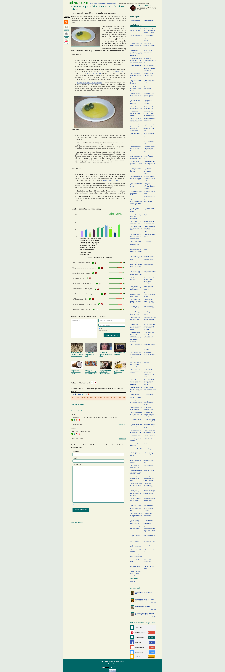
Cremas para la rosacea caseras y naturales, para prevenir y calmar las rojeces (149, 372)
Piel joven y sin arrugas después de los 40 (149, 60)
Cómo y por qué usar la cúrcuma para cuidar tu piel (136, 515)
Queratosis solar (135, 140)
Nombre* (76, 451)
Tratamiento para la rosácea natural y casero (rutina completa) (149, 280)
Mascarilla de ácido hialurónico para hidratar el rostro (135, 319)
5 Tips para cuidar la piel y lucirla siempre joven (149, 141)
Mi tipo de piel (147, 545)
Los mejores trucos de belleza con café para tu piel (136, 184)
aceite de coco (119, 71)
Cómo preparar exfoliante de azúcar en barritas (150, 312)
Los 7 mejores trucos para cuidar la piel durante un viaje (136, 312)
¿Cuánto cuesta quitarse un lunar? (148, 51)
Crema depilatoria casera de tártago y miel (135, 478)
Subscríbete (151, 632)
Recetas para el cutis (136, 435)
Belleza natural (93, 3)
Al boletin (133, 581)
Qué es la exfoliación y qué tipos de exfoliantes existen (149, 257)
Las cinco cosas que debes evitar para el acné (149, 460)
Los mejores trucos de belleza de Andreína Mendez (105, 371)
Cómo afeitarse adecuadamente (134, 466)
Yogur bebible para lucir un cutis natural (135, 545)
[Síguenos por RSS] (132, 656)
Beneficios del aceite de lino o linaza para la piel (149, 135)
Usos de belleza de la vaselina (119, 353)
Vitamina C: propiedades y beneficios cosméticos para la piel (149, 185)
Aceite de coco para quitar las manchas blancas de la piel (149, 95)
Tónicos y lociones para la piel (135, 444)
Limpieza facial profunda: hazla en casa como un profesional (148, 170)
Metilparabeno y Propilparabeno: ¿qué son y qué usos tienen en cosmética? (136, 52)
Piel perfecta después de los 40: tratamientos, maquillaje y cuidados (149, 194)
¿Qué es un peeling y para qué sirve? (149, 119)
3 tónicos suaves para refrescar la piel (136, 425)
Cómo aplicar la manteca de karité (148, 263)
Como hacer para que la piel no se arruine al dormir (136, 414)
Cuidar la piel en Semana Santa (148, 560)
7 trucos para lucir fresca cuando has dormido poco (148, 521)
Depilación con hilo (149, 215)
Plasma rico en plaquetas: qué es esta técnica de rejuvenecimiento (149, 355)
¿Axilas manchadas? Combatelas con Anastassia (135, 500)
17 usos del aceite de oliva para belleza (119, 371)
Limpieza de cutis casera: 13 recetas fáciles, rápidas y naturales (148, 38)
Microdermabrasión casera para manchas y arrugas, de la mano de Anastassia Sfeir (149, 68)
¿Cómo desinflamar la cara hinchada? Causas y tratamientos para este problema (136, 202)
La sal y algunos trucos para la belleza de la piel (135, 88)
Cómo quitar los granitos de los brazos (136, 307)
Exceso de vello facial (136, 449)
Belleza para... (101, 3)
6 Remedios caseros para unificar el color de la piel (135, 169)
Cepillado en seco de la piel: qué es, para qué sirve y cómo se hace (149, 149)
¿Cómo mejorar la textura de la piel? (148, 453)
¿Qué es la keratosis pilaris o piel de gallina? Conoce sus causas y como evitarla (136, 265)
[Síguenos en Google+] (132, 647)
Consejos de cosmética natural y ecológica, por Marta (91, 371)
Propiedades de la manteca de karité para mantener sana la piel (136, 272)
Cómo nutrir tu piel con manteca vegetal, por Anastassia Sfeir (149, 113)
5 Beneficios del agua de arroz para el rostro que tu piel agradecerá (136, 60)
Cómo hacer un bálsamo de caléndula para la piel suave (136, 521)
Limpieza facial (147, 241)
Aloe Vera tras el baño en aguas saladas (136, 540)
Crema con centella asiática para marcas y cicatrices (149, 294)
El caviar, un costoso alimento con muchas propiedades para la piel (136, 507)
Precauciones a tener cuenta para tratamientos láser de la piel (149, 229)
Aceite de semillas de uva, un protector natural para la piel (135, 573)
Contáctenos (116, 664)
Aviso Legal (108, 664)
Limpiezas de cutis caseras (148, 248)
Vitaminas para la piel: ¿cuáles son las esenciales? (136, 81)
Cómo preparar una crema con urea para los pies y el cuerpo (135, 243)
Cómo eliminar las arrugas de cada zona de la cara (135, 113)
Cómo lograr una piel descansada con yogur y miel (149, 425)
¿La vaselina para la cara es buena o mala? (136, 107)
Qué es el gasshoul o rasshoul (135, 536)
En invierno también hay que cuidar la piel (149, 540)
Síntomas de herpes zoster (149, 209)
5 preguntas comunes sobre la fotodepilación (149, 420)
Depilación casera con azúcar (136, 36)
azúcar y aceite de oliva (110, 180)
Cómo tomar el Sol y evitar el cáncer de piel (136, 555)
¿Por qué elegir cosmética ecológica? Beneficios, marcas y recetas (135, 326)
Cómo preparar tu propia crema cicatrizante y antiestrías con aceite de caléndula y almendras (135, 337)
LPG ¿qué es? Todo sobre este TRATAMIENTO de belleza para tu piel (149, 335)
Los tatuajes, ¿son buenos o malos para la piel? (135, 301)
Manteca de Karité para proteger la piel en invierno (150, 389)
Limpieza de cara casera (148, 395)
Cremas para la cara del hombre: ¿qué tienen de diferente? (149, 301)
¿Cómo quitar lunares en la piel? (136, 66)
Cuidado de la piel (111, 3)
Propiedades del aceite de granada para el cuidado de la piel (136, 156)
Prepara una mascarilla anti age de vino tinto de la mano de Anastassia (149, 529)
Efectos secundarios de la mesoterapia (135, 222)
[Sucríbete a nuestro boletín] (132, 637)
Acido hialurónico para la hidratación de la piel (136, 401)
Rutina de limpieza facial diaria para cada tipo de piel (149, 287)
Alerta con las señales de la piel (136, 550)
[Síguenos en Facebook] (132, 642)
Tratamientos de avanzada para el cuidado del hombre (135, 396)
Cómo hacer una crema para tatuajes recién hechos (135, 294)
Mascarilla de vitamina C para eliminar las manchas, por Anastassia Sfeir (136, 127)
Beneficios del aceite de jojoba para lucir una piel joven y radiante (149, 381)
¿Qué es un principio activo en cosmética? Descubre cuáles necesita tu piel (135, 363)
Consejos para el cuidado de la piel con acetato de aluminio (149, 45)
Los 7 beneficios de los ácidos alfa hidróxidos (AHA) (136, 228)
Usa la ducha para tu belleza (149, 471)
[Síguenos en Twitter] (132, 652)
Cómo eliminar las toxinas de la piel (148, 200)
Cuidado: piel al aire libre (135, 560)
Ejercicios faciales (148, 20)
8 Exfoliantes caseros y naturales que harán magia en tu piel (150, 319)
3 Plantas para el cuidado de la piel (148, 408)
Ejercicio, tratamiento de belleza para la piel (149, 431)
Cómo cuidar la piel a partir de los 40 (149, 87)
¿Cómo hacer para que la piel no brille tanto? (135, 453)
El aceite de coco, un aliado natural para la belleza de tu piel (135, 236)
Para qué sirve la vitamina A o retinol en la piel (136, 163)
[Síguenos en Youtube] (132, 632)
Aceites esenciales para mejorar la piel (149, 307)
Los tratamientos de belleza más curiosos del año (149, 566)
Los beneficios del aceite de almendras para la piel (135, 75)
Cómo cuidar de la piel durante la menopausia (136, 216)
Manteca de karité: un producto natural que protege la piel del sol (136, 389)
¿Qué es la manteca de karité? (150, 272)
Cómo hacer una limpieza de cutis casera (134, 209)
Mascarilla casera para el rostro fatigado (136, 408)
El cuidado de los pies (149, 435)
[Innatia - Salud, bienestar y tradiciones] (78, 2)
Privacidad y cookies (119, 661)
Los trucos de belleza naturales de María (106, 354)
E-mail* (75, 458)
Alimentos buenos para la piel (148, 361)
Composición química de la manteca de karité (136, 257)
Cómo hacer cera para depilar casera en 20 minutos (136, 45)
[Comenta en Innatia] (132, 627)
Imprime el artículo (66, 36)
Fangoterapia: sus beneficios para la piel (136, 134)
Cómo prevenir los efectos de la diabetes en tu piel (136, 370)
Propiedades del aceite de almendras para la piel (149, 101)
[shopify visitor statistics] (112, 670)
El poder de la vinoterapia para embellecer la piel (148, 485)
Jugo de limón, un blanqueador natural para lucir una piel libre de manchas (136, 250)
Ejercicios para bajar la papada (149, 235)
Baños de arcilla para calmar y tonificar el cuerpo (149, 500)
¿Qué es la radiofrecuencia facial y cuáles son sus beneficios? (136, 381)
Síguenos (152, 647)
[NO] (95, 263)
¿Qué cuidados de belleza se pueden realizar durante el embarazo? (148, 507)
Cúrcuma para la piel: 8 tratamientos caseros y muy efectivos (136, 120)
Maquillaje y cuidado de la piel (135, 439)
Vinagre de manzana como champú (89, 83)
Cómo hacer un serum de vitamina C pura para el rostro (136, 346)
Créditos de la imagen (118, 666)
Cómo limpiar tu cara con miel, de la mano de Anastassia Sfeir (136, 178)
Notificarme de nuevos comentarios (86, 505)
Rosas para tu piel (148, 465)
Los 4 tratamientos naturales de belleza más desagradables (77, 354)
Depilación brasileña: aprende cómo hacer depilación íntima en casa (149, 127)
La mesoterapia (148, 449)
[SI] (93, 263)
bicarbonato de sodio (94, 73)
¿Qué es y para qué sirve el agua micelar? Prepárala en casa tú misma (135, 355)
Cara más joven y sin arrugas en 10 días (135, 29)
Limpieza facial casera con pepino (136, 278)
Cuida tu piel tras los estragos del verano (135, 431)
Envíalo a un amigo (66, 29)
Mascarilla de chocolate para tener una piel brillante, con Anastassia (136, 492)
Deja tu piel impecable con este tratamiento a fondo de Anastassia (149, 491)
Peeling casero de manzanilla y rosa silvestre (148, 402)
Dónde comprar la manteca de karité (148, 107)
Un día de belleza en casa (135, 420)
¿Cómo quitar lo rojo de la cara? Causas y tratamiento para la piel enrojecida (149, 326)
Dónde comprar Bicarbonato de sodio (89, 354)
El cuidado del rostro (149, 444)
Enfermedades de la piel (149, 550)
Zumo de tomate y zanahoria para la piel (135, 94)
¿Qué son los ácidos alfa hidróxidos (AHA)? (149, 222)
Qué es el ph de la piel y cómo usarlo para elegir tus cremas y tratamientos (149, 347)
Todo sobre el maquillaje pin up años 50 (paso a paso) (136, 287)
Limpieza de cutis (148, 555)
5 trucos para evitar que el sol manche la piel (149, 156)
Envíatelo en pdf (66, 43)
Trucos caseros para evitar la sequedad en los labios (136, 460)
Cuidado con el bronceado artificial (135, 565)
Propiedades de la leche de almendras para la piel (135, 101)
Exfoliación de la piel (149, 439)
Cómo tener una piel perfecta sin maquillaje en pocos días (149, 163)
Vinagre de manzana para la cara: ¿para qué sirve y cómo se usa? (149, 178)
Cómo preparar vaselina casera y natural (76, 371)
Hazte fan (151, 642)
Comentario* (77, 465)
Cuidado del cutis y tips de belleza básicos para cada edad (136, 148)
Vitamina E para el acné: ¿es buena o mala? (148, 75)
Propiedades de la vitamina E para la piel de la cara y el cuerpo (149, 30)
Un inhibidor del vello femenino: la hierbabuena (136, 193)
